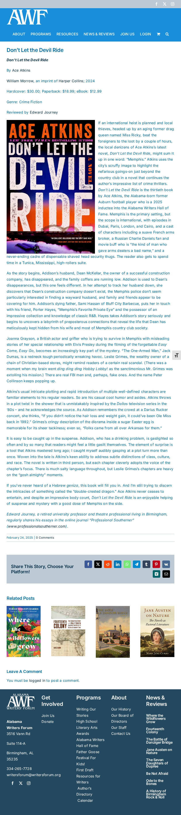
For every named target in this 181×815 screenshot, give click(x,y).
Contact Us (120, 733)
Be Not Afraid (157, 773)
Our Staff (118, 727)
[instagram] (28, 783)
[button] (167, 33)
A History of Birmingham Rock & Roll (156, 794)
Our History (121, 709)
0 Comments (45, 537)
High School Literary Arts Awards (86, 727)
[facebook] (12, 783)
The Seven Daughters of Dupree (157, 763)
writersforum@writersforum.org (34, 775)
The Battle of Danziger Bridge (159, 741)
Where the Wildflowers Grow (156, 718)
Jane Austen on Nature (159, 751)
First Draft (84, 770)
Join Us (48, 715)
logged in (37, 680)
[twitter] (21, 783)
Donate (47, 721)
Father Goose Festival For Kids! (87, 758)
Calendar (85, 800)
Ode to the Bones (154, 782)
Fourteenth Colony (155, 730)
